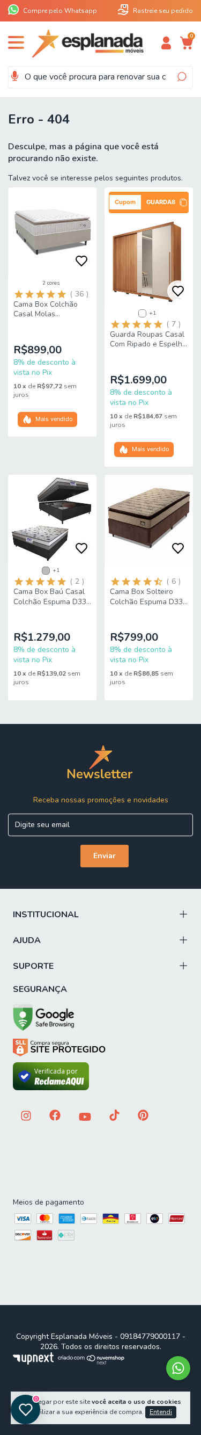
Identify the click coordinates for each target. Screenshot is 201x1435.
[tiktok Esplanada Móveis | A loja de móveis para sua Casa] (114, 1116)
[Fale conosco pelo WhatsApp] (178, 1368)
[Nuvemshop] (91, 1362)
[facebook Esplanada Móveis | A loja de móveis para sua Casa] (55, 1116)
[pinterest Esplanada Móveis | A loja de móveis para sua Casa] (143, 1116)
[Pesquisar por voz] (14, 76)
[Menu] (18, 46)
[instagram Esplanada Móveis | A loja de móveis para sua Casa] (26, 1117)
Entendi (161, 1412)
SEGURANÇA (40, 989)
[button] (149, 202)
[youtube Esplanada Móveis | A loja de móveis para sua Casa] (85, 1118)
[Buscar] (181, 77)
